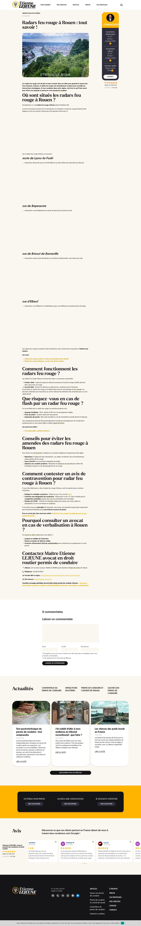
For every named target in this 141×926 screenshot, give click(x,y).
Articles (76, 5)
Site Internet (85, 646)
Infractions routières (31, 13)
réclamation (29, 503)
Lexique (112, 906)
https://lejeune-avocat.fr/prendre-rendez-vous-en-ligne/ (60, 575)
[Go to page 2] (84, 863)
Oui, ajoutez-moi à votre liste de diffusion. (57, 658)
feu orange (77, 389)
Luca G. (76, 843)
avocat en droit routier (32, 535)
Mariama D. (115, 843)
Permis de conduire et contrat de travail (97, 901)
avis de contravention (50, 543)
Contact (113, 910)
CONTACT (110, 77)
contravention (38, 453)
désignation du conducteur (44, 497)
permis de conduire (60, 90)
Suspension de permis (32, 417)
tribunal (84, 417)
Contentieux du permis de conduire (97, 908)
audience (52, 503)
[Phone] (58, 895)
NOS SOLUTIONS (34, 804)
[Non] (139, 923)
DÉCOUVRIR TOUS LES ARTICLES (70, 773)
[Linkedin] (63, 895)
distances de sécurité (65, 464)
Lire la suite (21, 762)
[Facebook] (73, 895)
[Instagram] (68, 895)
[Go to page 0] (81, 863)
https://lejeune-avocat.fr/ (43, 579)
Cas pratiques (101, 5)
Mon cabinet (45, 5)
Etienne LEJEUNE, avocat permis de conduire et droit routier (13, 847)
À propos (113, 889)
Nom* (44, 646)
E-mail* (63, 646)
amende (37, 90)
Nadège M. (40, 843)
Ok (122, 923)
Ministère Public (52, 501)
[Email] (53, 895)
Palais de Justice (74, 568)
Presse (87, 5)
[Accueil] (24, 5)
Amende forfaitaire (31, 412)
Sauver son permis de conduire (97, 894)
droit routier (53, 583)
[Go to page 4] (87, 863)
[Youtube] (78, 895)
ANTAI (70, 494)
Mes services (62, 5)
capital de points (58, 423)
